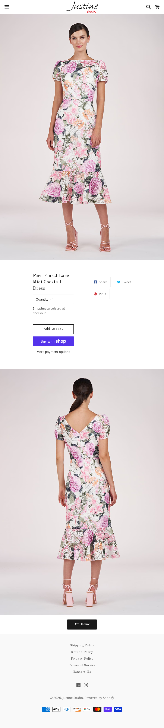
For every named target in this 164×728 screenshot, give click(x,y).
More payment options (53, 351)
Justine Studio (73, 698)
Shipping (39, 308)
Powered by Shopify (99, 698)
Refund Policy (82, 652)
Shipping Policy (82, 645)
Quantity (42, 299)
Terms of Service (82, 665)
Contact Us (82, 672)
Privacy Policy (82, 658)
